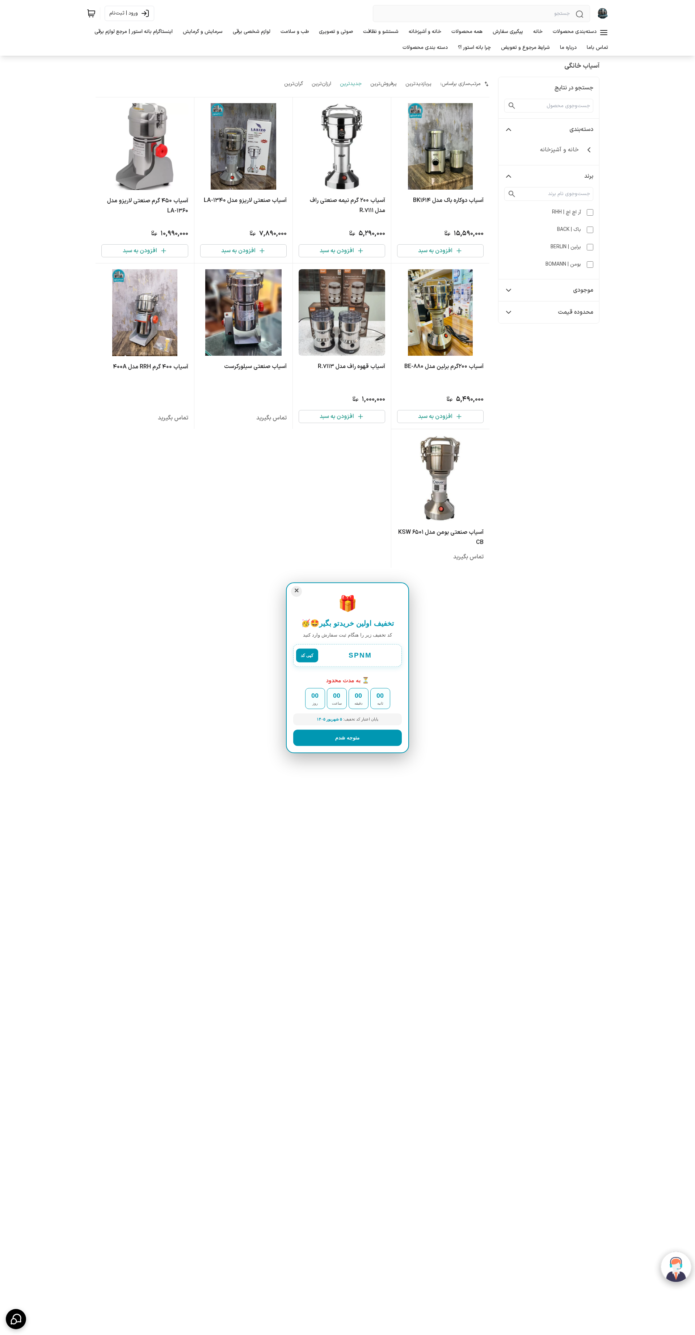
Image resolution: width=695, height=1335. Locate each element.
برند (588, 176)
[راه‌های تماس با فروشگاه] (16, 1319)
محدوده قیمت (575, 312)
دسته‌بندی (581, 129)
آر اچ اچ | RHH (566, 212)
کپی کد (307, 655)
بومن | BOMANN (563, 264)
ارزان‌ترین (321, 84)
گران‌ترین (293, 84)
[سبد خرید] (91, 13)
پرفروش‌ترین (383, 84)
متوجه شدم (347, 737)
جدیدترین (351, 84)
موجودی (583, 290)
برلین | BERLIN (566, 247)
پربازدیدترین (418, 84)
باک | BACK (569, 229)
